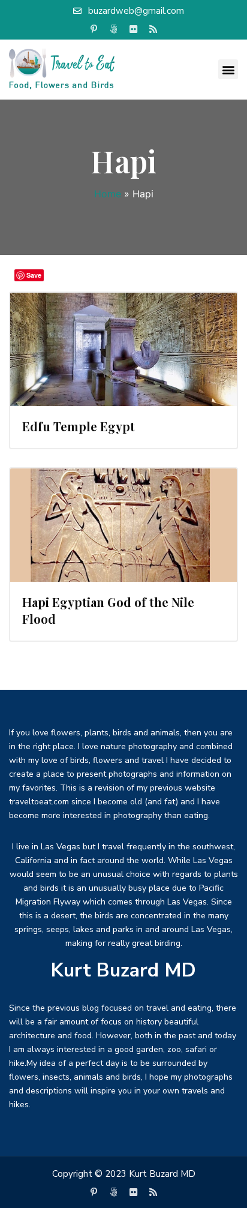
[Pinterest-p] (94, 29)
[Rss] (153, 29)
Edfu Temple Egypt (78, 426)
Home (107, 194)
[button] (228, 69)
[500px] (114, 29)
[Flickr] (133, 29)
